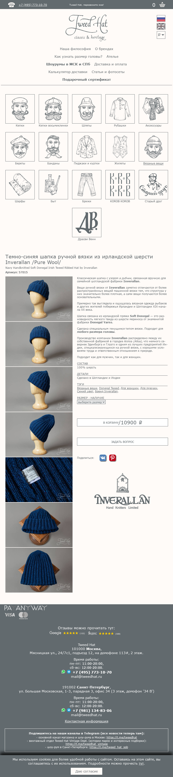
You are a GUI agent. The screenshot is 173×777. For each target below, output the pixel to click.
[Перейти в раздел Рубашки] (120, 109)
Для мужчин (148, 388)
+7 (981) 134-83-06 (92, 710)
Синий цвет (85, 391)
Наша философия (75, 49)
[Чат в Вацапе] (63, 672)
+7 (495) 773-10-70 (92, 672)
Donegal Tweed (109, 388)
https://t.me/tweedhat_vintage (87, 743)
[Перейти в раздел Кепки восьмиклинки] (53, 109)
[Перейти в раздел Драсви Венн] (86, 222)
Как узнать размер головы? (78, 56)
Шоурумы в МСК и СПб (68, 64)
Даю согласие (86, 771)
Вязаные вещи (87, 388)
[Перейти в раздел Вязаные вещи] (153, 146)
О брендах (104, 49)
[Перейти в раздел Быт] (53, 184)
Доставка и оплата (110, 64)
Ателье (112, 56)
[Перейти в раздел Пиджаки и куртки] (86, 146)
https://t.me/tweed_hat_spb (108, 747)
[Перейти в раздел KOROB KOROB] (120, 184)
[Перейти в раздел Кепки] (20, 109)
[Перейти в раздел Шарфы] (20, 184)
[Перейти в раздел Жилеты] (120, 146)
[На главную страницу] (87, 28)
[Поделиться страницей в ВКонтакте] (103, 460)
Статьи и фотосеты (108, 72)
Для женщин (130, 388)
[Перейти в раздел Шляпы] (86, 109)
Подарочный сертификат (86, 79)
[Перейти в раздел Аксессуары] (153, 109)
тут (141, 763)
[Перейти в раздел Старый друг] (153, 184)
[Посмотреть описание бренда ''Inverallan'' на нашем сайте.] (122, 491)
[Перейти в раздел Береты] (20, 146)
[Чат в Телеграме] (69, 672)
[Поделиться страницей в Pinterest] (112, 460)
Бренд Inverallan (106, 391)
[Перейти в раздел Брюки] (86, 184)
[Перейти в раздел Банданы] (53, 146)
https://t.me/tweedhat (122, 737)
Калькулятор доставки (67, 72)
